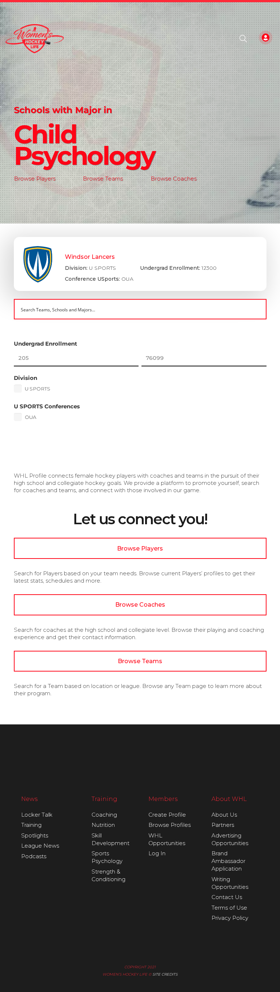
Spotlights (34, 835)
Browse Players (34, 178)
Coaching (104, 814)
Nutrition (103, 824)
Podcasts (33, 856)
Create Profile (167, 814)
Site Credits (165, 974)
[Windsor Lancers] (140, 264)
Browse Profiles (169, 824)
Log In (157, 853)
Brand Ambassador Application (228, 861)
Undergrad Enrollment (45, 343)
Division (25, 377)
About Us (224, 814)
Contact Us (226, 897)
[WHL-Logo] (34, 38)
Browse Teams (103, 178)
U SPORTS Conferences (47, 406)
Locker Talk (36, 814)
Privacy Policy (229, 917)
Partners (222, 824)
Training (31, 824)
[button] (243, 39)
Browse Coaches (174, 178)
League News (40, 845)
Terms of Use (229, 907)
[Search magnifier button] (256, 309)
